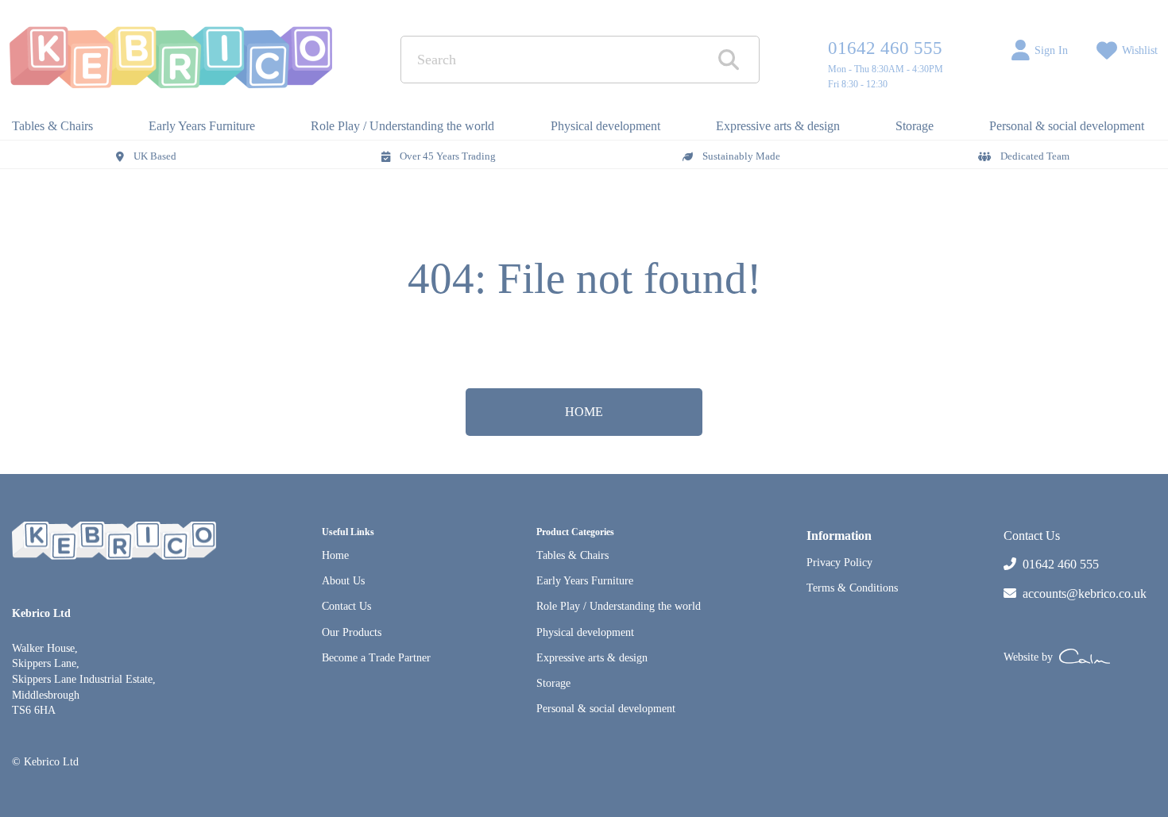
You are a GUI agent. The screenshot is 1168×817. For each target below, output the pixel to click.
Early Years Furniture (584, 581)
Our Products (351, 632)
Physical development (585, 632)
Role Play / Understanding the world (618, 606)
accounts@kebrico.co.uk (1085, 593)
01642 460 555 (885, 48)
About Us (343, 581)
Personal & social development (605, 709)
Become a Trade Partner (376, 658)
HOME (584, 411)
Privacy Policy (839, 562)
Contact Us (346, 606)
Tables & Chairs (572, 555)
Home (335, 555)
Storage (553, 683)
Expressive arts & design (592, 658)
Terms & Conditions (852, 588)
